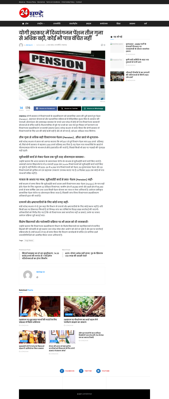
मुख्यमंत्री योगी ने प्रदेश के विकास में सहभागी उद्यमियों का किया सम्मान (31, 347)
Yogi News (29, 240)
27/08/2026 (24, 325)
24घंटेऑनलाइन (87, 394)
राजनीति (56, 23)
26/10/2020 (131, 54)
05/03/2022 (131, 65)
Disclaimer (41, 2)
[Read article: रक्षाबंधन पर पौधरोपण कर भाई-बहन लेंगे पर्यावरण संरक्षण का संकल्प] (84, 306)
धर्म (145, 23)
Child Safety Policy (68, 2)
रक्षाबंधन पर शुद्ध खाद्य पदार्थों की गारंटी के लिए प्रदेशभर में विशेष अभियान (38, 321)
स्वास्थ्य (132, 23)
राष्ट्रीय (40, 23)
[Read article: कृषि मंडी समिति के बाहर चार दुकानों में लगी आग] (117, 63)
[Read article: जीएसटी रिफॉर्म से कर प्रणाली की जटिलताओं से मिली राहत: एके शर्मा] (117, 76)
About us (22, 2)
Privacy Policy (31, 2)
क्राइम (88, 23)
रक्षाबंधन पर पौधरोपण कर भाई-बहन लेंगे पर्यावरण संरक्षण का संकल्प (81, 321)
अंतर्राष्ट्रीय (73, 23)
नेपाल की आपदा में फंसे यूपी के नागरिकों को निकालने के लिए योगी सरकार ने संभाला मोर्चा (62, 348)
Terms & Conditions (53, 2)
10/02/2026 (40, 45)
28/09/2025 (131, 80)
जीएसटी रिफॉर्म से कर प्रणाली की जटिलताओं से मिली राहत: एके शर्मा (137, 75)
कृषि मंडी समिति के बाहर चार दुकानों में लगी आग (137, 61)
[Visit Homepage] (31, 12)
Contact (79, 2)
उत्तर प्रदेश (50, 45)
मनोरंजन (104, 23)
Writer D (29, 45)
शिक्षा (118, 23)
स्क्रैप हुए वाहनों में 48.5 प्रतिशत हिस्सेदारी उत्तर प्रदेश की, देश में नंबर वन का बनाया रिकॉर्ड (91, 335)
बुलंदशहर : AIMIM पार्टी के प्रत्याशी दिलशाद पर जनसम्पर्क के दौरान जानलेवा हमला (137, 48)
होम (26, 23)
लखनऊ (64, 45)
